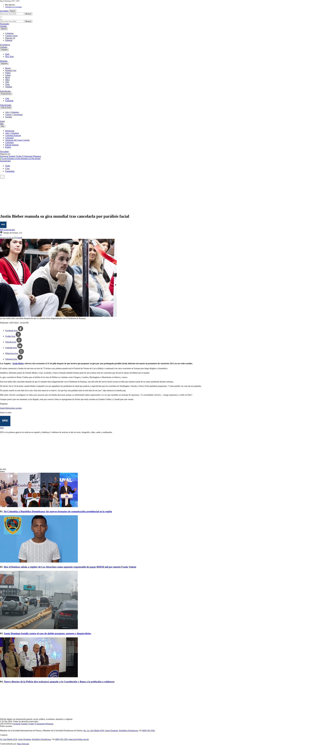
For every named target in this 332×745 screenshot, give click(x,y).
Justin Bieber (18, 363)
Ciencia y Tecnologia (14, 114)
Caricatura (9, 142)
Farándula (9, 101)
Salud (2, 121)
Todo (7, 165)
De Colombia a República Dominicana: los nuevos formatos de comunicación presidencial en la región (58, 511)
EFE (2, 230)
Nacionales (4, 24)
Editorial (8, 40)
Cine (7, 98)
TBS (7, 82)
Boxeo (8, 68)
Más (2, 124)
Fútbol (8, 73)
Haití (7, 54)
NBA (7, 80)
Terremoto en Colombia (13, 7)
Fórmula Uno (10, 70)
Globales (3, 47)
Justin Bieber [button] (5, 408)
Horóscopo (9, 131)
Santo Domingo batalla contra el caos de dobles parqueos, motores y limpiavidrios (47, 633)
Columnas (9, 33)
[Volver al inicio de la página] (2, 177)
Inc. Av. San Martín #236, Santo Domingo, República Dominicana (111, 730)
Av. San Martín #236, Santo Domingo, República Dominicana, (25, 739)
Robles (8, 147)
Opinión (3, 26)
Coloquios (9, 138)
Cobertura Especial (13, 135)
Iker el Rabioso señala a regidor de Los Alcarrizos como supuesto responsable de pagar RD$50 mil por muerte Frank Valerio (70, 566)
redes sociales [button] (16, 408)
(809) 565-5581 (148, 730)
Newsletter (4, 151)
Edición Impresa (12, 145)
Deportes (3, 61)
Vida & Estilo (5, 105)
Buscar (28, 14)
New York (9, 56)
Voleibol (8, 87)
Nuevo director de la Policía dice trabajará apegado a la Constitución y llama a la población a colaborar (59, 681)
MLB (7, 77)
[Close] (1, 19)
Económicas (5, 45)
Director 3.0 (10, 38)
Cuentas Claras (11, 36)
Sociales (8, 117)
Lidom (8, 75)
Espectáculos (5, 91)
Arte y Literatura (12, 112)
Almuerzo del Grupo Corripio (17, 140)
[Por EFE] (3, 227)
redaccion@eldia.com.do (78, 739)
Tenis (7, 84)
